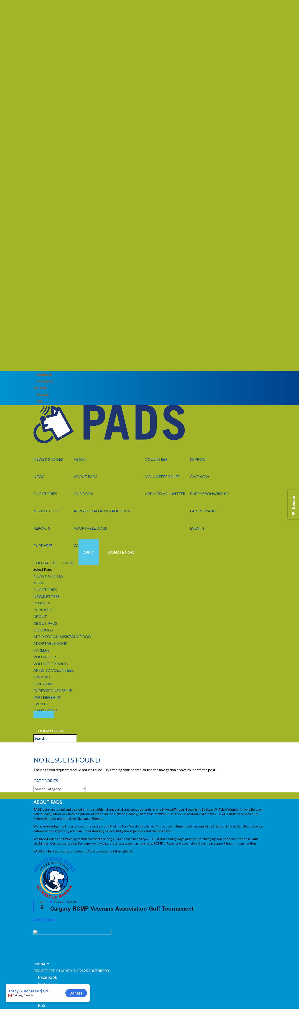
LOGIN (68, 562)
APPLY (88, 552)
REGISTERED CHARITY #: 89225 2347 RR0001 (72, 970)
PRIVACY (41, 964)
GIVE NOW (199, 476)
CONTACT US (45, 710)
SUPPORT (198, 459)
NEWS (38, 476)
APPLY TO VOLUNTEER (165, 493)
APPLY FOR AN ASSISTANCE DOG (102, 511)
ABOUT (80, 459)
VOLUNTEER (156, 459)
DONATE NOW (121, 552)
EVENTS (197, 528)
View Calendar (44, 919)
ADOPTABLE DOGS (90, 528)
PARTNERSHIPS (203, 511)
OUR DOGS (83, 493)
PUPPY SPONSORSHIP (209, 493)
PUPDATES (43, 545)
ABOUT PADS (85, 476)
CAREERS (41, 650)
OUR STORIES (45, 493)
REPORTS (41, 528)
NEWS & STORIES (48, 459)
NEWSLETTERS (46, 511)
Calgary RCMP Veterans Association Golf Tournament (122, 908)
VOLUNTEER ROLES (162, 476)
